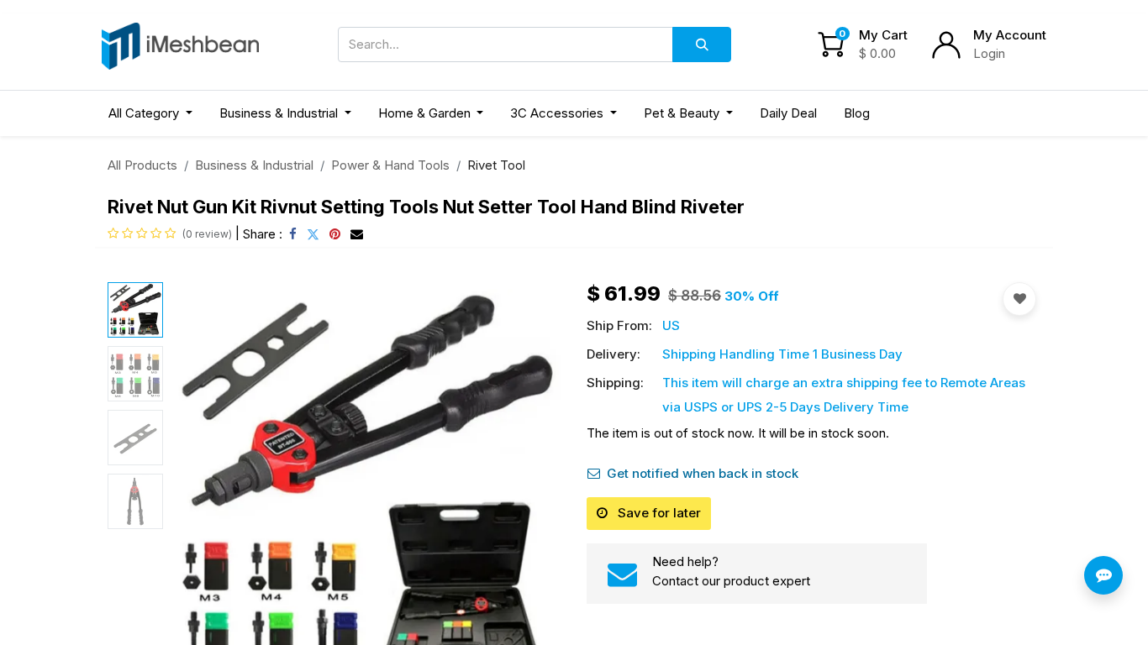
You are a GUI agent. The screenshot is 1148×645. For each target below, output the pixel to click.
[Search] (701, 44)
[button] (199, 481)
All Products (142, 165)
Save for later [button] (657, 513)
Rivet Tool (496, 165)
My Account (1009, 35)
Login (989, 53)
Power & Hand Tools (390, 165)
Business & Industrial (254, 165)
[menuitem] (788, 114)
